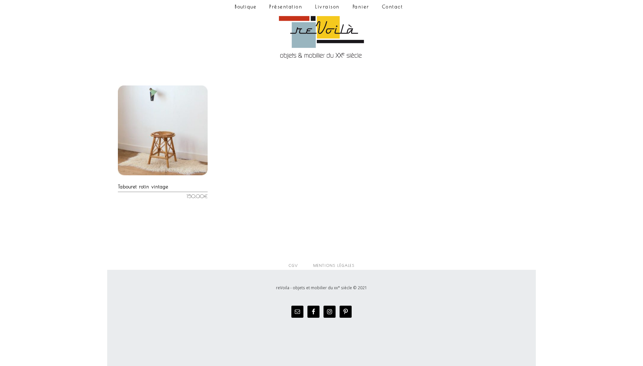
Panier (361, 6)
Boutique (246, 6)
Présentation (285, 6)
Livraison (327, 6)
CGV (293, 265)
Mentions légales (334, 265)
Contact (392, 6)
